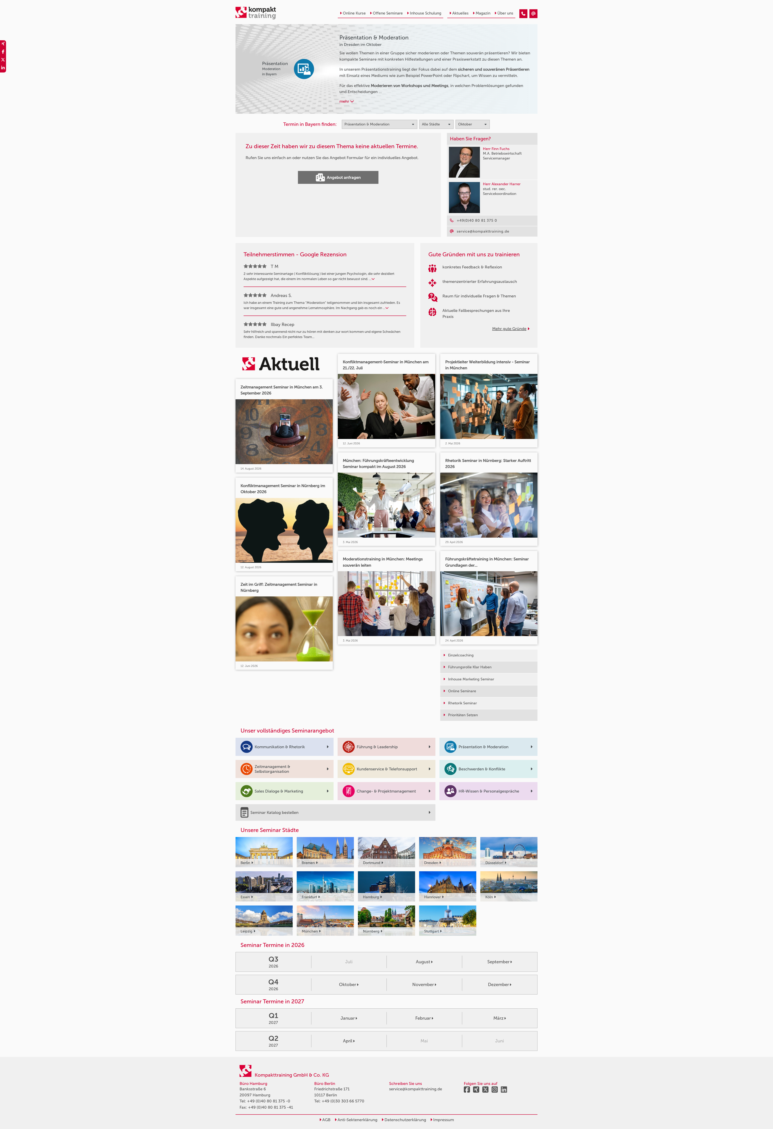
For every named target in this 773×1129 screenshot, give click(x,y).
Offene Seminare (388, 13)
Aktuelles (460, 13)
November (423, 984)
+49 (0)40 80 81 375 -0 (268, 1101)
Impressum (443, 1119)
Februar (423, 1018)
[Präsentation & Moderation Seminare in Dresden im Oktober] (523, 13)
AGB (326, 1119)
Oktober (347, 984)
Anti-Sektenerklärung (357, 1119)
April (347, 1041)
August (423, 961)
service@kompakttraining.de (415, 1089)
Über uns (505, 13)
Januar (348, 1018)
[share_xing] (3, 44)
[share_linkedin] (3, 68)
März (498, 1018)
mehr (344, 101)
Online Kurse (354, 13)
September (498, 961)
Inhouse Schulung (425, 13)
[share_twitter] (3, 60)
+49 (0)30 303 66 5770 (343, 1101)
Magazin (483, 13)
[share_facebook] (3, 52)
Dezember (498, 984)
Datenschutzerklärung (404, 1119)
